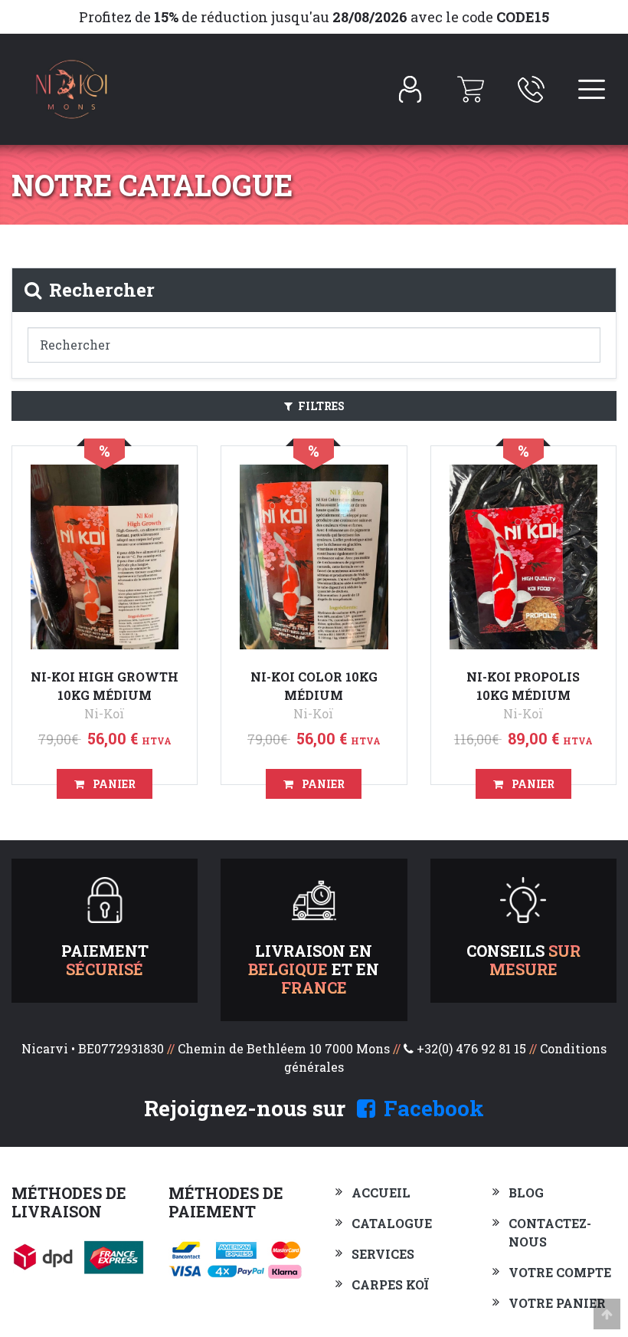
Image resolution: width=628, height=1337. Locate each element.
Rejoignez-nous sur (314, 1108)
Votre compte (560, 1272)
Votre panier (557, 1303)
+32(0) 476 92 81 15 (471, 1048)
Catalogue (392, 1223)
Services (383, 1254)
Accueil (381, 1192)
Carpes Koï (390, 1284)
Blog (526, 1192)
